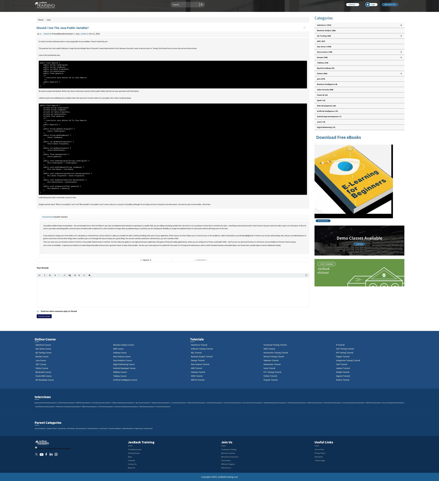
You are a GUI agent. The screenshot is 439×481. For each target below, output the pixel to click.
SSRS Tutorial (196, 376)
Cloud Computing (40, 428)
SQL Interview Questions (142, 403)
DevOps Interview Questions (66, 403)
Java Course (40, 360)
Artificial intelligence (327, 111)
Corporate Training (228, 449)
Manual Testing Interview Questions (393, 403)
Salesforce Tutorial (199, 345)
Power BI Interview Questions (332, 403)
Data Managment (92, 428)
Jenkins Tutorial (343, 368)
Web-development (326, 106)
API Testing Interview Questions (297, 403)
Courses (352, 4)
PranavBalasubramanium (63, 33)
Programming (138, 428)
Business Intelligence (327, 84)
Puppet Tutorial (342, 356)
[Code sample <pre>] (84, 275)
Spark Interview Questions (214, 403)
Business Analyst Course (123, 345)
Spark (321, 100)
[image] (70, 275)
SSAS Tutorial (269, 348)
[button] (352, 4)
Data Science (103, 428)
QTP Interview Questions (105, 406)
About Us (131, 468)
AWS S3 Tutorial (197, 380)
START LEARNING (326, 264)
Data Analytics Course (122, 360)
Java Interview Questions (178, 403)
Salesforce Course (43, 345)
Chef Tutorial (341, 364)
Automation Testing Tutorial (276, 352)
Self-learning (148, 428)
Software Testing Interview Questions (123, 403)
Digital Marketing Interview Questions (275, 403)
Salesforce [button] (359, 25)
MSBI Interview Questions (89, 406)
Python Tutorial (270, 376)
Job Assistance (134, 453)
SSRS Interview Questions (373, 403)
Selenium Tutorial (271, 360)
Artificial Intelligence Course (125, 380)
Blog (130, 457)
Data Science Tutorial (200, 364)
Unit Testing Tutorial (345, 348)
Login (373, 4)
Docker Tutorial (342, 380)
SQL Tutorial (196, 352)
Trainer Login (320, 460)
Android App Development (329, 116)
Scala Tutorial (269, 368)
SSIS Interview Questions (147, 406)
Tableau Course (119, 376)
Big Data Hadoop (325, 68)
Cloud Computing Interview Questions (353, 403)
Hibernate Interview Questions (196, 403)
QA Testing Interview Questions (101, 403)
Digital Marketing (326, 127)
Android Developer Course (124, 368)
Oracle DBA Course (43, 376)
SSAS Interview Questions (314, 403)
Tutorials (131, 460)
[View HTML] (39, 275)
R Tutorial (340, 345)
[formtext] (45, 275)
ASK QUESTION (390, 4)
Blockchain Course (43, 372)
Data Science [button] (359, 52)
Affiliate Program (228, 464)
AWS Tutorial (196, 368)
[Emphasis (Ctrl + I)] (59, 275)
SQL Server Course (43, 348)
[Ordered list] (79, 275)
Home (40, 19)
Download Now (323, 221)
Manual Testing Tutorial (274, 356)
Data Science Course (122, 356)
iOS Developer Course (44, 380)
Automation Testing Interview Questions (126, 406)
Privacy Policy (320, 453)
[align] (50, 275)
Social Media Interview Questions (45, 406)
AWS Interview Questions (83, 403)
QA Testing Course (43, 352)
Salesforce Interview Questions (160, 403)
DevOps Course (41, 356)
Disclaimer (319, 457)
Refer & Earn (226, 468)
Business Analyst (326, 30)
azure (321, 122)
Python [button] (359, 73)
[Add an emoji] (89, 275)
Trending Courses (135, 449)
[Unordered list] (75, 275)
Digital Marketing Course (123, 364)
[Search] (201, 4)
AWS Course (118, 348)
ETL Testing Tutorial (272, 372)
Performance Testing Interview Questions (68, 406)
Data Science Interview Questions (252, 403)
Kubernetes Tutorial (272, 364)
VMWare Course (120, 372)
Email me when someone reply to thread (58, 311)
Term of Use (319, 449)
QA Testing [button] (359, 35)
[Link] (64, 275)
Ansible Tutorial (342, 372)
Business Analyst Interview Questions (45, 403)
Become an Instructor (229, 457)
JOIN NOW (359, 244)
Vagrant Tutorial (343, 376)
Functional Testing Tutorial (275, 345)
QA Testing (71, 428)
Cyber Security (325, 90)
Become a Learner (228, 453)
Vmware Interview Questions (232, 403)
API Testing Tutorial (344, 352)
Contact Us (132, 464)
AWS (321, 41)
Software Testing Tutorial (202, 348)
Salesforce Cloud (51, 428)
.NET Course (40, 364)
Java (48, 19)
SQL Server (324, 47)
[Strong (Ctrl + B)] (55, 275)
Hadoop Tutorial (198, 372)
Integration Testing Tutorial (348, 360)
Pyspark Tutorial (271, 380)
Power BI (322, 95)
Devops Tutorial (197, 360)
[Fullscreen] (306, 275)
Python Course (41, 368)
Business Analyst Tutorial (201, 356)
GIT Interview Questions (163, 406)
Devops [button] (359, 57)
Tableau (322, 63)
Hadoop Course (119, 352)
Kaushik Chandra (60, 217)
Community (225, 460)
